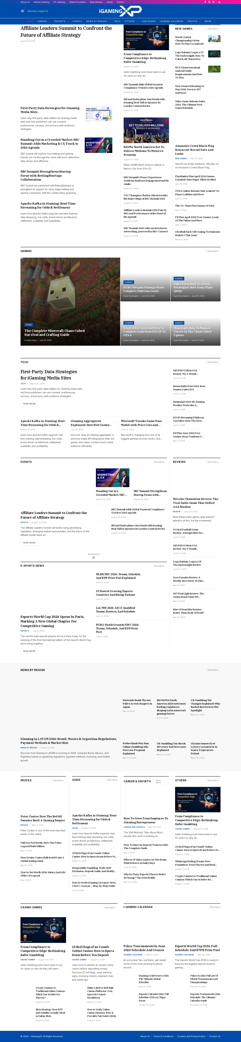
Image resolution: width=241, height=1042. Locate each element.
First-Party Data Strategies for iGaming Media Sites (49, 110)
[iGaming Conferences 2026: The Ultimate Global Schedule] (129, 978)
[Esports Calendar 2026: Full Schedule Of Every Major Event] (129, 996)
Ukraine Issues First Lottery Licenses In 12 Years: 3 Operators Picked (204, 748)
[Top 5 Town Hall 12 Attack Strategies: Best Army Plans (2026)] (196, 280)
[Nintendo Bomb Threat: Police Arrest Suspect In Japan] (137, 688)
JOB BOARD (149, 21)
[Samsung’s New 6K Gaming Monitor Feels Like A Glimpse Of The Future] (214, 403)
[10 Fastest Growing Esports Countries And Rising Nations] (157, 595)
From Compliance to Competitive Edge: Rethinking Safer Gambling (145, 58)
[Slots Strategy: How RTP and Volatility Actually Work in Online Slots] (26, 1012)
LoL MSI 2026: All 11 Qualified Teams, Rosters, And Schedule (115, 609)
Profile (26, 780)
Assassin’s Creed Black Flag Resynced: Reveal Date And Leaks (194, 150)
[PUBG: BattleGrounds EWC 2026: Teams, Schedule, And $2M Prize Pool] (157, 628)
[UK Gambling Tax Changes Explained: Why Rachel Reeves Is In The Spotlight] (206, 688)
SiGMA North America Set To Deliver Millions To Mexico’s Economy (144, 151)
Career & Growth (137, 781)
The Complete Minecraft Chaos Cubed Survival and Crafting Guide (54, 333)
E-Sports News (32, 565)
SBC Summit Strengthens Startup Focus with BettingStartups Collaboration (45, 175)
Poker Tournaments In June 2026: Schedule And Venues (144, 948)
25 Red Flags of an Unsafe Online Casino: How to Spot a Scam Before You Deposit (94, 855)
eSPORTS (60, 21)
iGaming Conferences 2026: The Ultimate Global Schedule (154, 979)
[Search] (219, 2)
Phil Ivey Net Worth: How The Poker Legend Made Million (41, 844)
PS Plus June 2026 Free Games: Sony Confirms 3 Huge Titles (187, 435)
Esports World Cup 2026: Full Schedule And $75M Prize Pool (197, 948)
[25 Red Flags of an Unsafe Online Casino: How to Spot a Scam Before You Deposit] (95, 930)
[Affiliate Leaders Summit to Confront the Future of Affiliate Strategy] (69, 72)
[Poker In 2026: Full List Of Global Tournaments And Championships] (181, 978)
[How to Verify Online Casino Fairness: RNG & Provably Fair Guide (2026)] (78, 1012)
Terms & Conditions (163, 1036)
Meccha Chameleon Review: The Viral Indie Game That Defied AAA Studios (195, 503)
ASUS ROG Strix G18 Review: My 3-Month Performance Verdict (185, 372)
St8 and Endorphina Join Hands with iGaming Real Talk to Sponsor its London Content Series (144, 102)
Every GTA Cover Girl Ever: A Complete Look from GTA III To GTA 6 (144, 331)
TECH (117, 21)
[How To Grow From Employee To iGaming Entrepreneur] (146, 802)
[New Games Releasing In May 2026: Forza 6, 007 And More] (214, 87)
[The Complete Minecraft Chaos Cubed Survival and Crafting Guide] (70, 302)
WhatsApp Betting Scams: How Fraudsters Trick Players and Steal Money (195, 863)
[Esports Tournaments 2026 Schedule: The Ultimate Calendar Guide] (181, 996)
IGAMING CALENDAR (171, 21)
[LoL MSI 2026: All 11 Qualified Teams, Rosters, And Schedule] (157, 611)
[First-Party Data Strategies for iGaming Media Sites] (98, 113)
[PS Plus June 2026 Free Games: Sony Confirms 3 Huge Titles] (214, 434)
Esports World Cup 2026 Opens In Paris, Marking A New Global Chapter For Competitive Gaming (52, 621)
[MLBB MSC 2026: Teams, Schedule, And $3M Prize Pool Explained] (157, 578)
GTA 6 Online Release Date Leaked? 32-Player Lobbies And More (197, 192)
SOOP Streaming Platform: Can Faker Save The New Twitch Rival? (188, 419)
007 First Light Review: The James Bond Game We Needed (188, 595)
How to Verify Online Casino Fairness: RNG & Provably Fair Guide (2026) (101, 1013)
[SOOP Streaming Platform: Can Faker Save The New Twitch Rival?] (214, 419)
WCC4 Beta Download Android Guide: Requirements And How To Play (188, 72)
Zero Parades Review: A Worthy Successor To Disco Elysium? (189, 579)
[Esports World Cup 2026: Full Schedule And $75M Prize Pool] (198, 929)
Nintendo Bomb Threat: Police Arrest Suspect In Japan (137, 703)
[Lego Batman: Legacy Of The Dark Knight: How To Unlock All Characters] (214, 53)
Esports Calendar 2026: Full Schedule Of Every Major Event (154, 997)
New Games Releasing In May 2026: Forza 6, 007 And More (189, 89)
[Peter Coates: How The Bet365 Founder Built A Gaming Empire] (43, 799)
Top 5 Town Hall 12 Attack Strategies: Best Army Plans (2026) (193, 287)
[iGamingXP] (120, 11)
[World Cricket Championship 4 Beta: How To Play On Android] (214, 38)
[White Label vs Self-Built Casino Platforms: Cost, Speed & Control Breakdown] (78, 990)
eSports (24, 631)
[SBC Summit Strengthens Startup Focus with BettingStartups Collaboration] (98, 177)
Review (176, 511)
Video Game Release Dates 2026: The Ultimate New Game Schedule (190, 105)
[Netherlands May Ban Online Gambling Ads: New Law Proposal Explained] (137, 731)
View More (212, 28)
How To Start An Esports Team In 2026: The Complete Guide (146, 846)
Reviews (179, 461)
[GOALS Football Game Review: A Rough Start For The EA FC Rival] (214, 531)
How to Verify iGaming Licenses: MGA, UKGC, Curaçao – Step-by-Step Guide (94, 884)
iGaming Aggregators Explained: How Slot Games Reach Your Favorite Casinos (91, 423)
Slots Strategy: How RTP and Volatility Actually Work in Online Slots (50, 1013)
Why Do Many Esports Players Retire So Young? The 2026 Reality (145, 876)
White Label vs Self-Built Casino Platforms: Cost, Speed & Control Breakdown (100, 992)
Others (181, 780)
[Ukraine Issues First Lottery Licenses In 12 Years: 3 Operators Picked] (206, 731)
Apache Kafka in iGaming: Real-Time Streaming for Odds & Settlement (48, 205)
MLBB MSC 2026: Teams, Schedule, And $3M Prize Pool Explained (118, 576)
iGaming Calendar (133, 955)
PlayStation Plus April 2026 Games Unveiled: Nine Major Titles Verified (195, 178)
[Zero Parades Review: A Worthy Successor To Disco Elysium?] (214, 579)
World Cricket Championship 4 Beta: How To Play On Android (189, 40)
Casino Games (182, 829)
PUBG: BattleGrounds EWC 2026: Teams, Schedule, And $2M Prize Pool (117, 628)
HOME (29, 21)
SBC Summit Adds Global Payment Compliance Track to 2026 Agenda (143, 86)
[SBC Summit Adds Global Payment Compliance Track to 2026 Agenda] (102, 512)
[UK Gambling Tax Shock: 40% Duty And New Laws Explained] (172, 731)
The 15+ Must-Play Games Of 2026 (195, 205)
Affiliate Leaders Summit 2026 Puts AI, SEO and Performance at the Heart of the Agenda (145, 213)
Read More (29, 403)
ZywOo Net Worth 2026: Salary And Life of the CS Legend (42, 874)
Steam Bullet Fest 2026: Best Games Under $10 (189, 388)
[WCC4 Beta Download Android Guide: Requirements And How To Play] (214, 69)
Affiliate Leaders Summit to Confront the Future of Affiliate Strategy (66, 31)
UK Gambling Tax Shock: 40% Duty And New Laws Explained (171, 747)
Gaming (26, 251)
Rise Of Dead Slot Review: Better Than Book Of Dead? (189, 611)
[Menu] (22, 11)
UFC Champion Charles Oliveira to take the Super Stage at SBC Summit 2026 (146, 197)
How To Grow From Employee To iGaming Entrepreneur (146, 820)
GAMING (42, 21)
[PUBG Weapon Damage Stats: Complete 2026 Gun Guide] (145, 280)
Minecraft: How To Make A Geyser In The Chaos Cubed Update (192, 331)
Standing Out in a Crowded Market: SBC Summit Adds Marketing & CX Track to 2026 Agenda (49, 144)
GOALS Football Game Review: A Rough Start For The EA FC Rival (187, 531)
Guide (110, 2)
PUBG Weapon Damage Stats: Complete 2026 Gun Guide (143, 289)
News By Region (32, 670)
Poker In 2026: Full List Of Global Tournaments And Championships (204, 979)
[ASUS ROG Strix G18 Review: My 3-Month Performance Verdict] (214, 371)
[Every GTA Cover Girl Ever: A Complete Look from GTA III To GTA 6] (145, 324)
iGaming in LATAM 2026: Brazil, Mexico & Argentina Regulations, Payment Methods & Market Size (68, 741)
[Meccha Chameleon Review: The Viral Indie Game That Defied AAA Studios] (197, 481)
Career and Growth (134, 827)
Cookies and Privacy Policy (191, 1036)
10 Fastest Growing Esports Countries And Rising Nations (116, 592)
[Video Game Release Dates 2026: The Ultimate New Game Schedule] (214, 102)
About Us (25, 2)
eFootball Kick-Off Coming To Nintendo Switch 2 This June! (197, 233)
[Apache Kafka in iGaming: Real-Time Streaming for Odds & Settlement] (98, 209)
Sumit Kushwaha (130, 296)
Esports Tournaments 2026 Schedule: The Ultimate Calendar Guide (205, 997)
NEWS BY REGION (96, 21)
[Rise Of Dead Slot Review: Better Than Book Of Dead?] (214, 611)
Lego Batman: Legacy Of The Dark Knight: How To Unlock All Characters (189, 56)
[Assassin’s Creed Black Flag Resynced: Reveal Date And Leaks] (198, 129)
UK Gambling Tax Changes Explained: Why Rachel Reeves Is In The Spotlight (205, 705)
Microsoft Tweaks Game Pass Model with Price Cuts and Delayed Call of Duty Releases (142, 423)
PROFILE (192, 21)
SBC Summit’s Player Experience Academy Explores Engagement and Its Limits (146, 181)
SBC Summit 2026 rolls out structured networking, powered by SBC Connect (146, 230)
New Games (96, 2)
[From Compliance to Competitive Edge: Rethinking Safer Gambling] (146, 37)
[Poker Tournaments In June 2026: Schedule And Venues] (146, 929)
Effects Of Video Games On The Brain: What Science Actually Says (145, 861)
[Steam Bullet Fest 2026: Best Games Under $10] (214, 387)
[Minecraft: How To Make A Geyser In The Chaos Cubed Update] (196, 324)
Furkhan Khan (30, 340)
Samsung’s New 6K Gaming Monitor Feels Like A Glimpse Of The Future (189, 403)
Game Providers (77, 2)
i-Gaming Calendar (137, 907)
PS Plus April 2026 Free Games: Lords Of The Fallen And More (197, 219)
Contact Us (215, 1036)
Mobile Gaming (41, 2)
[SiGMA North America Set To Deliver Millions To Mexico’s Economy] (146, 130)
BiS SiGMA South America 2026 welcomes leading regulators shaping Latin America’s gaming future (171, 707)
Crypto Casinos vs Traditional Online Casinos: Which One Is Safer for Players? (196, 877)
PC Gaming (59, 2)
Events (120, 2)
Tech (23, 383)
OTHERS (130, 21)
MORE (208, 21)
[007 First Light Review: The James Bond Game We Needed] (214, 595)
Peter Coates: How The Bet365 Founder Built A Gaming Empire (42, 818)
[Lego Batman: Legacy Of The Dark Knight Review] (214, 563)
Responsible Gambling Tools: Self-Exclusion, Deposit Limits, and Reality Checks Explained (93, 869)
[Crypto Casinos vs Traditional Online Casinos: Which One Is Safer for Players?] (26, 990)
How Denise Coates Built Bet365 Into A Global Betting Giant (42, 859)
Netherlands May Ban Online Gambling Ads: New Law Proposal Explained (136, 748)
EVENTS (77, 21)
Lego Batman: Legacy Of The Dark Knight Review (187, 563)
